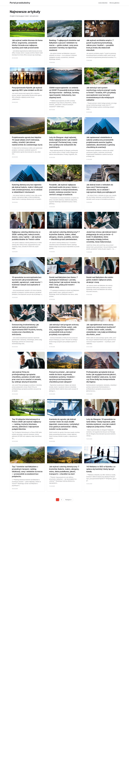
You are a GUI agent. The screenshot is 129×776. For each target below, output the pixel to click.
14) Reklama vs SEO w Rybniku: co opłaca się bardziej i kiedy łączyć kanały (100, 469)
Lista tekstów (102, 3)
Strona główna (114, 3)
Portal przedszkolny (20, 2)
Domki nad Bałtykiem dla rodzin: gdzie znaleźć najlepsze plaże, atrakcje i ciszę (99, 279)
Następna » (68, 499)
